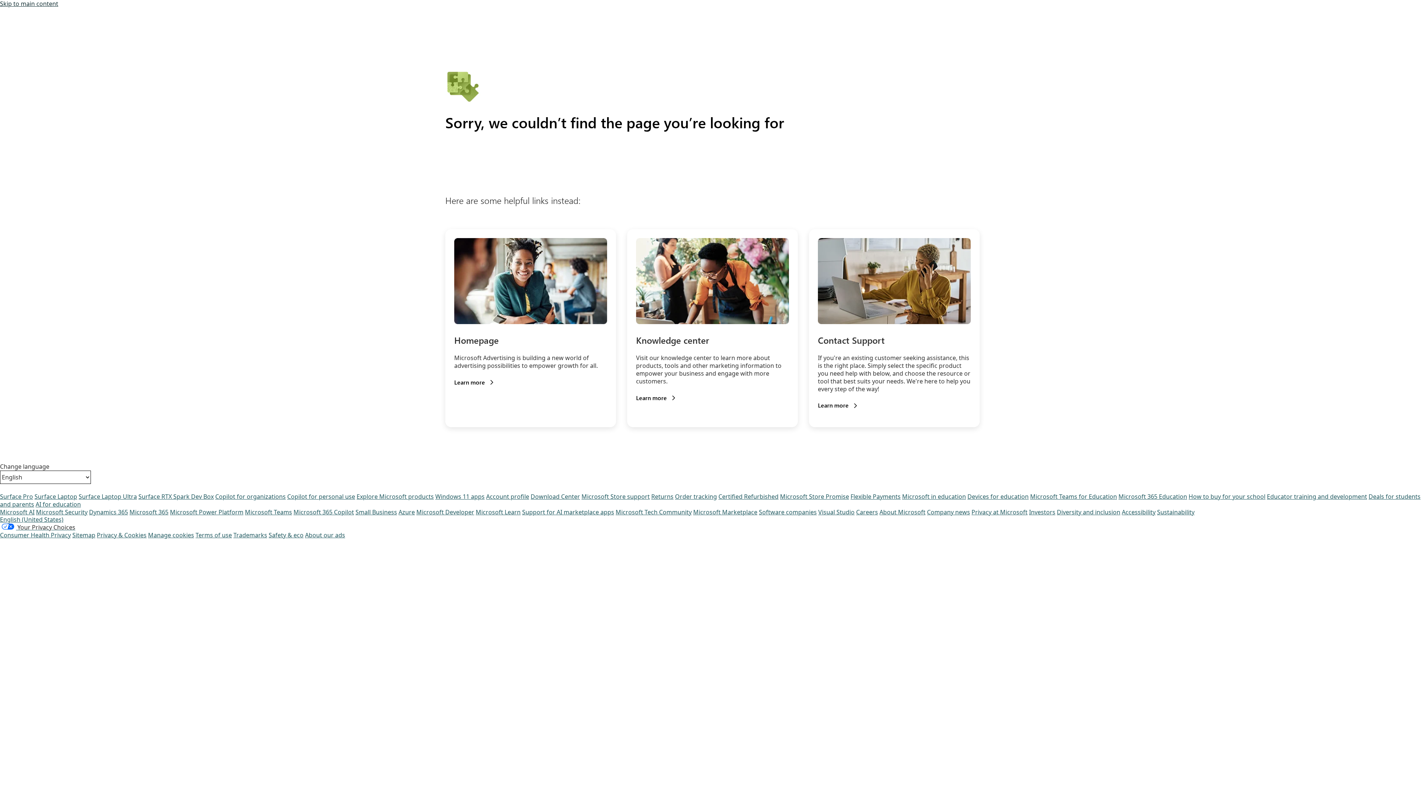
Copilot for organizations (250, 496)
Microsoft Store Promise (814, 496)
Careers (867, 512)
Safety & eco (286, 535)
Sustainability (1176, 512)
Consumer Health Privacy (35, 535)
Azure (407, 512)
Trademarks (250, 535)
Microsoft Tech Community (654, 512)
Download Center (555, 496)
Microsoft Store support (616, 496)
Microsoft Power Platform (206, 512)
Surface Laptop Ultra (108, 496)
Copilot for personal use (321, 496)
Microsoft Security (62, 512)
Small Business (376, 512)
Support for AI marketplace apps (568, 512)
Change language (24, 467)
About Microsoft (902, 512)
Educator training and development (1317, 496)
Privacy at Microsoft (1000, 512)
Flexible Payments (876, 496)
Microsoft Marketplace (725, 512)
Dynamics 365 (108, 512)
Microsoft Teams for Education (1073, 496)
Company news (948, 512)
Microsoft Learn (498, 512)
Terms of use (214, 535)
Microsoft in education (934, 496)
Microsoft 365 (149, 512)
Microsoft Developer (445, 512)
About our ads (325, 535)
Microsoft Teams (268, 512)
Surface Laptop (56, 496)
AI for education (58, 504)
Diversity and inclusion (1088, 512)
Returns (662, 496)
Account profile (507, 496)
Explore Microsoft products (395, 496)
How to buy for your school (1227, 496)
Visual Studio (836, 512)
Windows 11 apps (460, 496)
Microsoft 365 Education (1152, 496)
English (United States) (31, 519)
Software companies (788, 512)
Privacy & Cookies (122, 535)
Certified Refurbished (748, 496)
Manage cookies (171, 535)
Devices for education (998, 496)
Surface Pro (16, 496)
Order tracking (696, 496)
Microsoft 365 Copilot (324, 512)
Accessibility (1139, 512)
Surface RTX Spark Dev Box (176, 496)
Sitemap (83, 535)
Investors (1042, 512)
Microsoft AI (17, 512)
